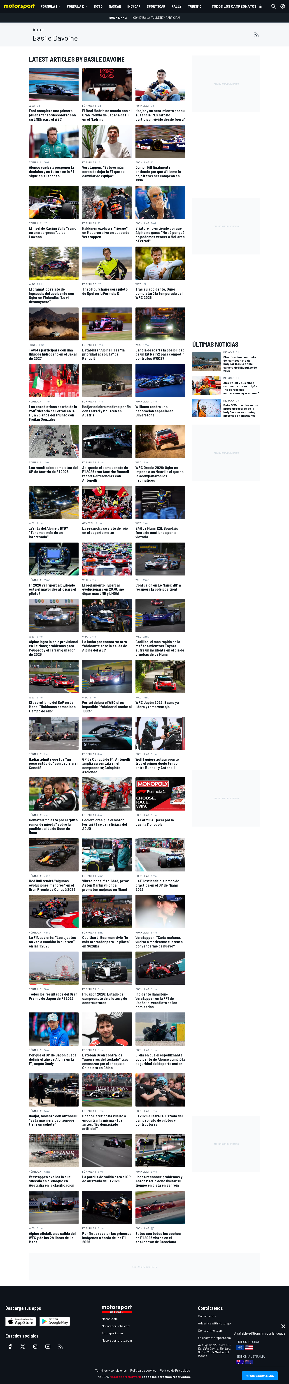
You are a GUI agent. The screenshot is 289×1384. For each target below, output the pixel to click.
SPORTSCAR (156, 6)
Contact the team (210, 1330)
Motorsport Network (125, 1377)
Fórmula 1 (49, 6)
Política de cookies (143, 1370)
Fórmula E (75, 6)
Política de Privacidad (175, 1370)
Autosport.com (112, 1333)
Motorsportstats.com (117, 1340)
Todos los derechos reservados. (166, 1377)
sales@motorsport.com (214, 1338)
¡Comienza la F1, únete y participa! (156, 17)
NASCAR (115, 6)
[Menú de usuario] (282, 6)
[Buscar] (273, 6)
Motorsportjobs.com (116, 1326)
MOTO (98, 6)
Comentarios (207, 1316)
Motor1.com (110, 1319)
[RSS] (256, 34)
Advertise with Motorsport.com (219, 1323)
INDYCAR (133, 6)
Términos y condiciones (111, 1370)
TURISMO (194, 6)
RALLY (177, 6)
